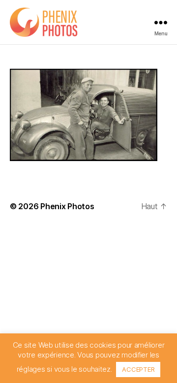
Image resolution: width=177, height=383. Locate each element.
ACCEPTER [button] (138, 369)
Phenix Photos (67, 206)
